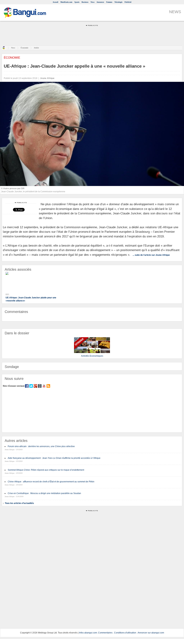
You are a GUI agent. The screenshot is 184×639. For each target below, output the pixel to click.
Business (85, 2)
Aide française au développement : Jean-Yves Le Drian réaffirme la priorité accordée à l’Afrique (54, 458)
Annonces (100, 2)
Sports (76, 2)
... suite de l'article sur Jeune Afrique (151, 255)
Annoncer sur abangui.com (151, 632)
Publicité (128, 2)
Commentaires (105, 632)
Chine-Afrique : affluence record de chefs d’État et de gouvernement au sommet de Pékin (51, 481)
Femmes (109, 2)
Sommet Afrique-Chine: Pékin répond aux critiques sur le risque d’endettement (46, 470)
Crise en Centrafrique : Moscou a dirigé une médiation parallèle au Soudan (44, 493)
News (93, 2)
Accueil (55, 2)
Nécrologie (118, 2)
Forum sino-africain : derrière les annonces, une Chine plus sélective (41, 446)
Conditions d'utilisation (125, 632)
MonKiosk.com (66, 2)
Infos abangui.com (88, 632)
